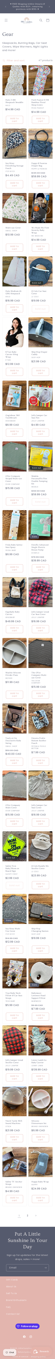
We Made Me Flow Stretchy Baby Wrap (40, 230)
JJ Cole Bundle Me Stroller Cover (40, 867)
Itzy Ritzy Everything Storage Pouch (15, 165)
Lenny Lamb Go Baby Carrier (39, 1061)
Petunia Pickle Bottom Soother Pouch (38, 740)
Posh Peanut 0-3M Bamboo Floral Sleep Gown (40, 102)
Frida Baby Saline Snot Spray (14, 546)
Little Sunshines (25, 1348)
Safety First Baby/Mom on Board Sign (12, 868)
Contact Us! (13, 1313)
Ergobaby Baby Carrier (13, 613)
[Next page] (35, 1215)
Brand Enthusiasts (16, 1300)
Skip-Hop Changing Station (40, 930)
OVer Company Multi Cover (13, 806)
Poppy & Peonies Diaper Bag (39, 164)
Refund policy (24, 1352)
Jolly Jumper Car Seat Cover (39, 806)
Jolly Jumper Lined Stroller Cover (14, 1061)
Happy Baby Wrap (40, 1182)
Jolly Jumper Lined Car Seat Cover (40, 613)
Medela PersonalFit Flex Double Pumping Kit (39, 480)
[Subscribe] (45, 1267)
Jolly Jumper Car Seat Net (39, 416)
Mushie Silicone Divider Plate (13, 674)
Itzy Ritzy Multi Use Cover (13, 930)
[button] (6, 20)
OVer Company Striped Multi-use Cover (14, 478)
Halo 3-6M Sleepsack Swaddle (14, 101)
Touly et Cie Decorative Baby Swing (13, 740)
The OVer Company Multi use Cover (38, 675)
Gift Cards (12, 1279)
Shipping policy (38, 1356)
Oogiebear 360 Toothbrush (13, 416)
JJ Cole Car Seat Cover (38, 292)
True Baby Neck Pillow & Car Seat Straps (14, 995)
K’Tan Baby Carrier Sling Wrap (12, 354)
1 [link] (19, 1215)
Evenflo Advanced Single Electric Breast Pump (40, 547)
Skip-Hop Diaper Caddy (39, 353)
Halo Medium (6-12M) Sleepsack (14, 292)
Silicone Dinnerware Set (38, 1122)
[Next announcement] (49, 6)
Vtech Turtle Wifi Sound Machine (14, 1122)
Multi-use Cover (13, 228)
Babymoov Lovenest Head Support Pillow (38, 995)
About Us (11, 1286)
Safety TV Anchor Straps (14, 1183)
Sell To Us (11, 1293)
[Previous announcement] (5, 6)
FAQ (8, 1307)
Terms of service (20, 1356)
